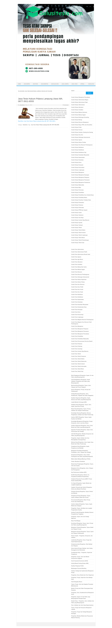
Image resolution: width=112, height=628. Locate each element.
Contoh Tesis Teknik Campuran (78, 356)
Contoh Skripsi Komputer (77, 165)
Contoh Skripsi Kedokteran (77, 149)
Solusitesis (25, 124)
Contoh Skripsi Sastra (76, 212)
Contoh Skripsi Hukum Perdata (78, 142)
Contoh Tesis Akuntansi (76, 262)
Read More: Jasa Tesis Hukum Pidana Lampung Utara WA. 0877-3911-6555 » (37, 121)
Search (72, 90)
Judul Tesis (74, 84)
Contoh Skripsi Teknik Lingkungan (79, 235)
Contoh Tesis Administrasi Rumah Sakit (80, 254)
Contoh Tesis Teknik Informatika (78, 366)
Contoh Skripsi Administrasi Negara (79, 99)
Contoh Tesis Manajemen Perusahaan (80, 333)
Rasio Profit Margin (75, 520)
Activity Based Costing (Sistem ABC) (79, 563)
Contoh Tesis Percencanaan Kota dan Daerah (81, 341)
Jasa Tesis (35, 84)
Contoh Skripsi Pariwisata (77, 190)
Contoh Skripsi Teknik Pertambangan (80, 240)
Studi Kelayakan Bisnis (76, 581)
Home (19, 84)
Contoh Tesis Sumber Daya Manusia (79, 351)
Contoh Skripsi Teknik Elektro (78, 230)
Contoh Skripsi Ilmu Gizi (77, 134)
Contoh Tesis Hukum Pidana (78, 282)
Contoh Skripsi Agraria (76, 139)
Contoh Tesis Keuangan (76, 309)
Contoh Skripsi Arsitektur (77, 109)
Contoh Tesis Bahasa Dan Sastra (79, 267)
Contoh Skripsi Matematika (77, 185)
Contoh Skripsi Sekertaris (77, 215)
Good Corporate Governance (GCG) (79, 560)
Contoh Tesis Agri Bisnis (77, 259)
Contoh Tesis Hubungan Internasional (80, 277)
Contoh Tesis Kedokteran (77, 297)
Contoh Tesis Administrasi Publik (79, 251)
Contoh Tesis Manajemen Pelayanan (79, 328)
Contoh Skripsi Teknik (76, 227)
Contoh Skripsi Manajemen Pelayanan (80, 177)
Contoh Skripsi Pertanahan (77, 202)
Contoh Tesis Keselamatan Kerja (78, 307)
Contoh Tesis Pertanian (76, 343)
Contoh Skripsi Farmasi (76, 129)
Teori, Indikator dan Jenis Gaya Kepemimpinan (82, 605)
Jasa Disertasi (44, 84)
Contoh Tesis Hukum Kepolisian (78, 279)
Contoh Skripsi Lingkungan (77, 170)
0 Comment (65, 105)
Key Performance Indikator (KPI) (78, 472)
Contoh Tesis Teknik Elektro (77, 358)
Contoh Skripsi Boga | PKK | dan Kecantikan (81, 124)
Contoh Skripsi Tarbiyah (77, 225)
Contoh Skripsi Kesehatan (77, 159)
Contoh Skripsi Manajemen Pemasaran (80, 180)
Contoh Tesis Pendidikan (77, 336)
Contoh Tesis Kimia (75, 312)
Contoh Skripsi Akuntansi (77, 107)
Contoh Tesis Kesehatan (77, 302)
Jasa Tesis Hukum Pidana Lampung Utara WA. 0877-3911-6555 (45, 124)
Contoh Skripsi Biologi (76, 119)
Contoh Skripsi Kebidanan (77, 147)
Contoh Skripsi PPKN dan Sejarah (79, 210)
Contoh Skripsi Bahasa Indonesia (79, 112)
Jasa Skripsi (27, 84)
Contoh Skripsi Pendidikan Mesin (79, 197)
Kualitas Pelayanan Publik (77, 565)
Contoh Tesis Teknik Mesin (77, 368)
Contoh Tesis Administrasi (77, 249)
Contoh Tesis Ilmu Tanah (77, 292)
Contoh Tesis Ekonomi (76, 272)
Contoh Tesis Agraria (76, 256)
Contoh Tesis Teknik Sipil (77, 371)
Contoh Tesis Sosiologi (76, 348)
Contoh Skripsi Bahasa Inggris (78, 114)
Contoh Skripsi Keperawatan (78, 157)
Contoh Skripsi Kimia (76, 162)
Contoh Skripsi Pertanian (77, 205)
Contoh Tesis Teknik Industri (78, 363)
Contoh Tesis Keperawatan (77, 299)
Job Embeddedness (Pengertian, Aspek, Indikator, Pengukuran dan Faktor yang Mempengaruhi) (80, 381)
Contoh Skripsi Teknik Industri (78, 232)
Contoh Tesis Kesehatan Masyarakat (79, 304)
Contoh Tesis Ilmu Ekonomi (77, 284)
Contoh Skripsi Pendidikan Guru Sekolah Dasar (82, 195)
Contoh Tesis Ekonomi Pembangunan (80, 274)
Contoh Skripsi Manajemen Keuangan (80, 174)
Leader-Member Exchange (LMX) (79, 402)
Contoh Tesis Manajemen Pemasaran (80, 331)
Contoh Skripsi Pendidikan (77, 192)
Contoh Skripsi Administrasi (78, 104)
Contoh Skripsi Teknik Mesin (78, 237)
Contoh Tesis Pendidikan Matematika (80, 338)
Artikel (82, 84)
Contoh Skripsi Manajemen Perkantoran (80, 182)
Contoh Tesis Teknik (76, 353)
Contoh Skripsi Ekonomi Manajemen (80, 122)
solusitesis (22, 105)
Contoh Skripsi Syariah (76, 222)
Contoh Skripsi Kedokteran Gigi (78, 152)
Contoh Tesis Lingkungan (77, 317)
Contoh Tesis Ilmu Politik (77, 287)
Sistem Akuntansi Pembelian (78, 461)
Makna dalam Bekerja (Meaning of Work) (80, 459)
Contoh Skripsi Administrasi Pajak (79, 102)
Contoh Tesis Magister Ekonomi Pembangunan (82, 319)
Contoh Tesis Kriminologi (77, 314)
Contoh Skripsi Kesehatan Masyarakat (80, 154)
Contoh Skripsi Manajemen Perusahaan (80, 97)
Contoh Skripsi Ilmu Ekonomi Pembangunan (81, 144)
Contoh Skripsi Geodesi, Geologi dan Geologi (82, 132)
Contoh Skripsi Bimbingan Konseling (80, 117)
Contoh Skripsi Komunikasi (77, 167)
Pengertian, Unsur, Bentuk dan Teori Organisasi (82, 575)
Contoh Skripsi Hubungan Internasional (80, 137)
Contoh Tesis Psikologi (76, 346)
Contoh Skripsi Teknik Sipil (77, 242)
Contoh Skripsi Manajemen (77, 172)
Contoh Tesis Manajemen (77, 326)
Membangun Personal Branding (78, 568)
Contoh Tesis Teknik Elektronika (78, 361)
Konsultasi (91, 84)
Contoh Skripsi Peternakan (77, 207)
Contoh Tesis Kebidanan (77, 294)
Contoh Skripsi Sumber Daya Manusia (80, 220)
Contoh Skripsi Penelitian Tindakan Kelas (81, 200)
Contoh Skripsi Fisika (76, 127)
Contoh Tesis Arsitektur (76, 264)
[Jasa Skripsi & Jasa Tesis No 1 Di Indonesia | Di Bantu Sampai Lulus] (56, 79)
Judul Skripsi (65, 84)
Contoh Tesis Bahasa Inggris (78, 269)
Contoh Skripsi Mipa (76, 187)
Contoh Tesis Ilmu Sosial (77, 289)
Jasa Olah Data (55, 84)
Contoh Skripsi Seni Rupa (77, 217)
